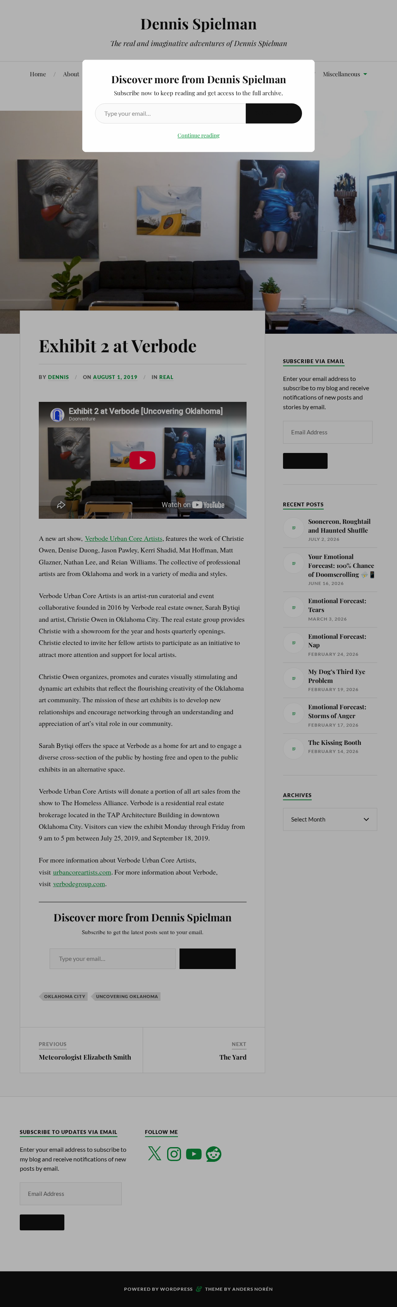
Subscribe (274, 113)
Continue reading (198, 135)
